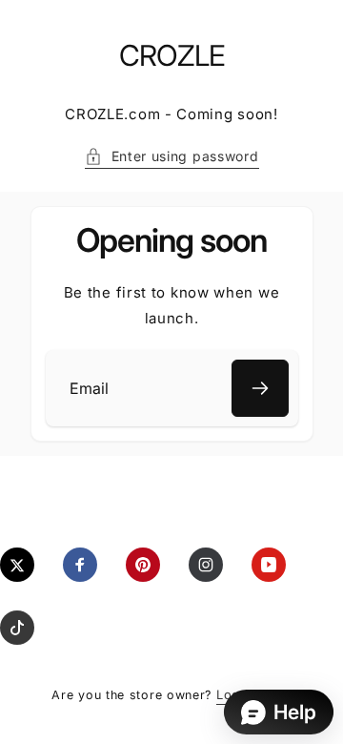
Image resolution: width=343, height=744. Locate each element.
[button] (172, 156)
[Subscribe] (260, 388)
